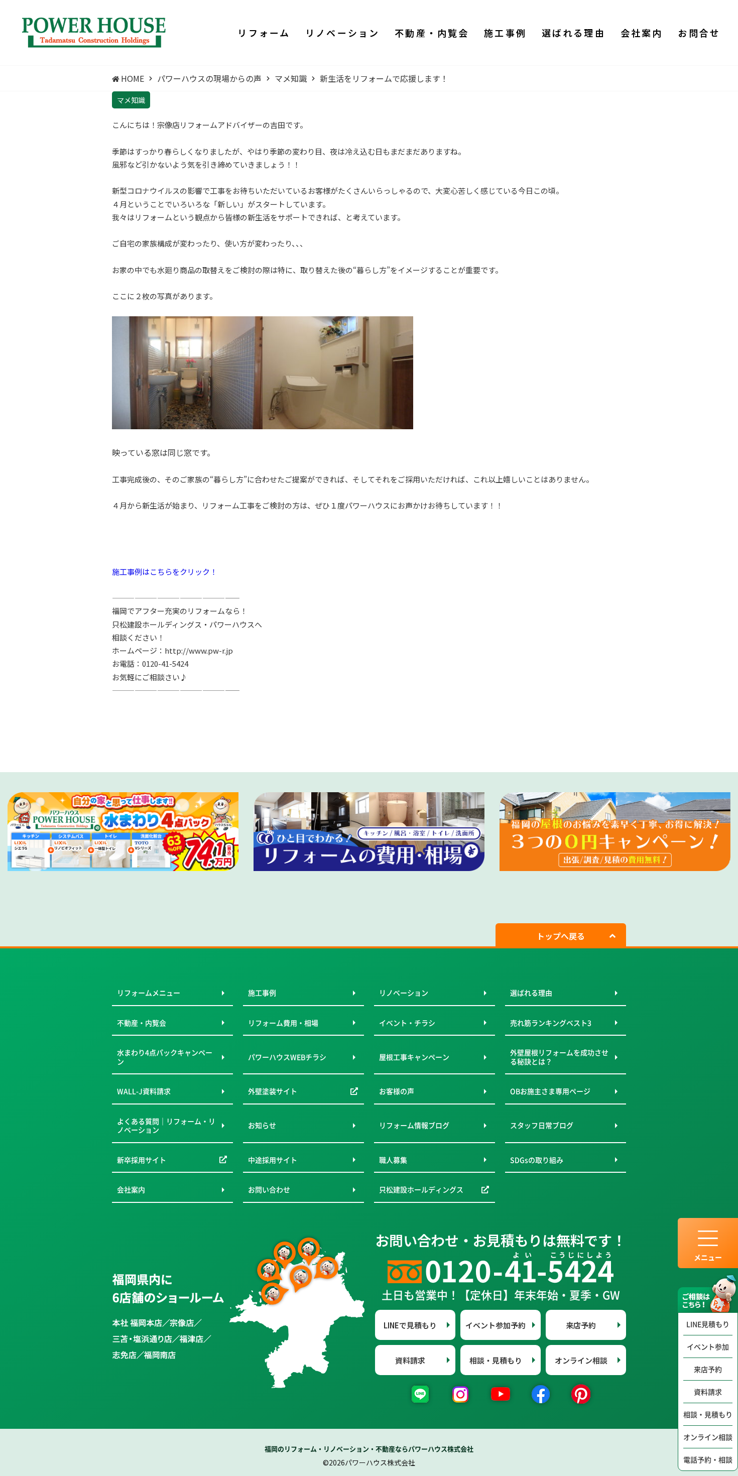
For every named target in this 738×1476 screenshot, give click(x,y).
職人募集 (393, 1160)
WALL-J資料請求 (144, 1091)
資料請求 (708, 1392)
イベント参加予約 (495, 1325)
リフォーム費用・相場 (283, 1023)
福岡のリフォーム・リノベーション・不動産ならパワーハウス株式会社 (369, 1448)
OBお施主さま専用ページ (550, 1091)
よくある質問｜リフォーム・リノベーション (166, 1125)
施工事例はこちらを (146, 571)
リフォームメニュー (148, 993)
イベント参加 (708, 1346)
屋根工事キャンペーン (414, 1057)
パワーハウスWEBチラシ (287, 1057)
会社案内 (131, 1189)
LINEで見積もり (410, 1325)
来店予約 (708, 1369)
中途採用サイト (272, 1160)
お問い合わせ (269, 1189)
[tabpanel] (123, 831)
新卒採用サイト (141, 1160)
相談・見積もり (707, 1414)
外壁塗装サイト (272, 1091)
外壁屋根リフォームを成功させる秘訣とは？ (559, 1056)
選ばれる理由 (531, 993)
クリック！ (198, 571)
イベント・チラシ (407, 1023)
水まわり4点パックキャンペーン (164, 1056)
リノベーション (403, 993)
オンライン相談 (707, 1437)
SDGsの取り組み (536, 1160)
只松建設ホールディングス (421, 1189)
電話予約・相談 (707, 1459)
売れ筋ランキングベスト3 (550, 1023)
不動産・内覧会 (141, 1023)
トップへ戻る (561, 936)
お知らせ (262, 1125)
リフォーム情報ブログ (414, 1125)
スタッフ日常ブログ (541, 1125)
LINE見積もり (707, 1324)
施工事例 (262, 993)
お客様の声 (396, 1091)
